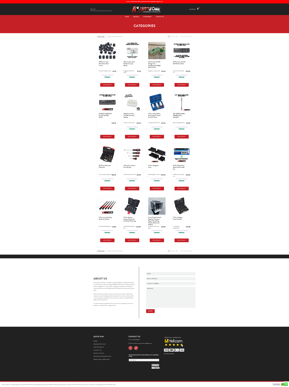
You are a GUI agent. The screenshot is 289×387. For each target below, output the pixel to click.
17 (188, 36)
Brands (136, 17)
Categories (147, 17)
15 (182, 36)
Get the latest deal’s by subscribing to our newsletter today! (144, 355)
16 (185, 36)
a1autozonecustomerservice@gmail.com (142, 343)
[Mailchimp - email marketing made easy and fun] (155, 368)
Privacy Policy (98, 353)
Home (127, 17)
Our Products (98, 347)
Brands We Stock (99, 344)
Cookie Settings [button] (276, 384)
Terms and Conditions (101, 359)
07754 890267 (136, 340)
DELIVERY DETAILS (169, 354)
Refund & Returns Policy (102, 356)
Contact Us (160, 17)
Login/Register (192, 9)
